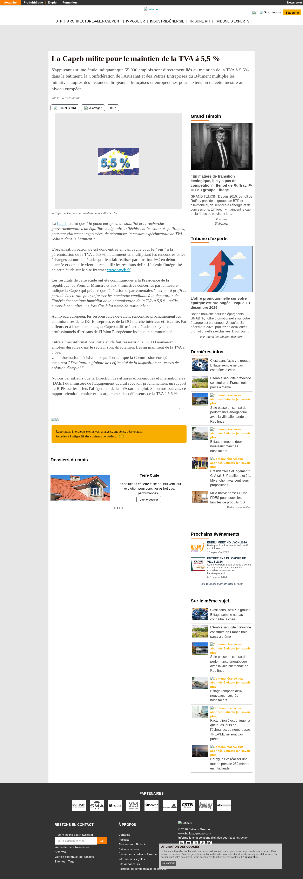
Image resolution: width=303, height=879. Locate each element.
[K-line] (79, 805)
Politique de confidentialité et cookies (143, 868)
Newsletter (294, 2)
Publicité (124, 839)
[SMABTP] (97, 805)
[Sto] (224, 805)
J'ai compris (168, 863)
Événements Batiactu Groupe (138, 854)
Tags (71, 861)
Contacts (124, 834)
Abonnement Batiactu (133, 844)
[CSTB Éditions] (188, 805)
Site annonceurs (129, 864)
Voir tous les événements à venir (221, 583)
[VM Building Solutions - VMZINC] (133, 805)
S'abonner (292, 12)
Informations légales (132, 859)
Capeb (62, 223)
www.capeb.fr (118, 269)
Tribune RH (199, 21)
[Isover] (151, 805)
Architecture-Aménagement (94, 21)
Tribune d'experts (232, 21)
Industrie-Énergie (167, 21)
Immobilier (135, 21)
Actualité (10, 2)
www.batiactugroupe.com (194, 833)
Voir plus (221, 219)
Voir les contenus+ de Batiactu (74, 856)
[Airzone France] (115, 805)
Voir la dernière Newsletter (72, 847)
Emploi (53, 2)
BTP (59, 21)
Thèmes (60, 861)
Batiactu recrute (129, 849)
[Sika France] (170, 805)
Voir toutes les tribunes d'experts (221, 336)
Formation (69, 2)
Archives (60, 851)
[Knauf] (206, 805)
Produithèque (33, 2)
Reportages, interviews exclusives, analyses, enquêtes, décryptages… (101, 434)
